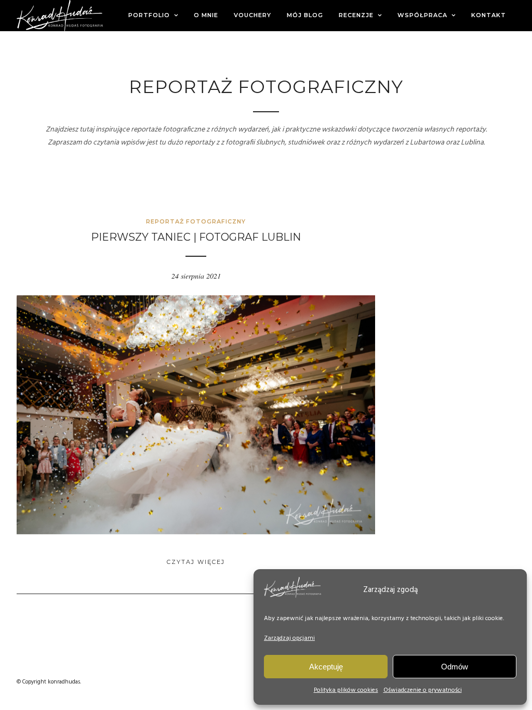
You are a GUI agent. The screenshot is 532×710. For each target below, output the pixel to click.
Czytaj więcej (196, 562)
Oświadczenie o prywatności (422, 690)
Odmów (454, 666)
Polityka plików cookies (346, 690)
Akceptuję (326, 666)
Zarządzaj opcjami (289, 638)
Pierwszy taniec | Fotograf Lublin (196, 237)
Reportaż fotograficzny (196, 221)
